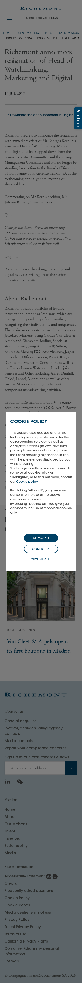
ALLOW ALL (41, 538)
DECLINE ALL (40, 559)
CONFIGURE (41, 549)
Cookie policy (27, 482)
